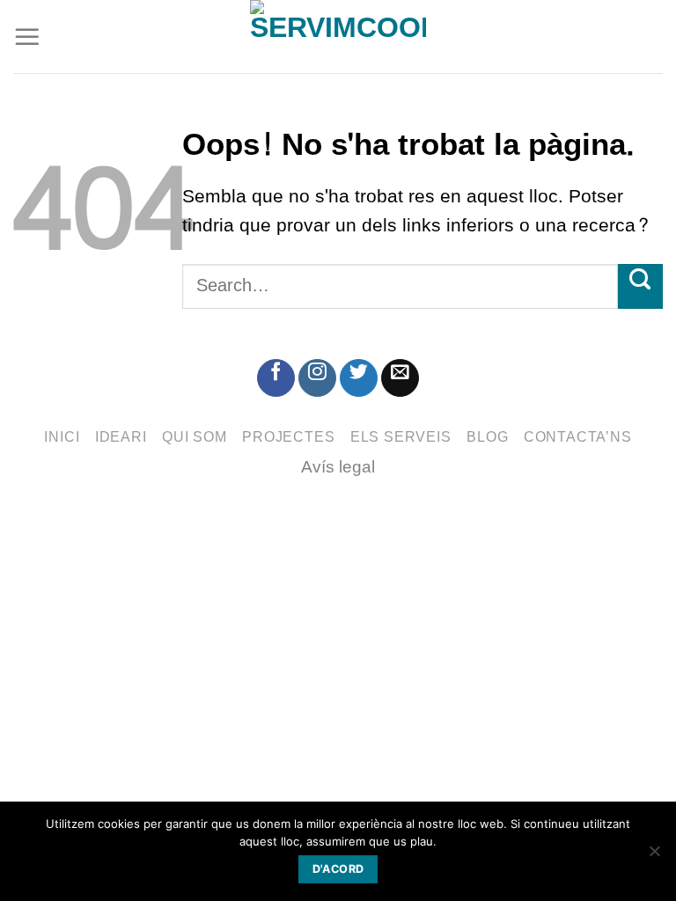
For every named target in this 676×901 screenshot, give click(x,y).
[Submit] (640, 286)
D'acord (338, 868)
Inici (61, 437)
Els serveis (401, 437)
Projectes (288, 437)
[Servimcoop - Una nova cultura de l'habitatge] (338, 36)
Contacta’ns (578, 437)
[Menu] (27, 36)
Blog (487, 437)
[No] (654, 856)
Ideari (121, 437)
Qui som (194, 437)
